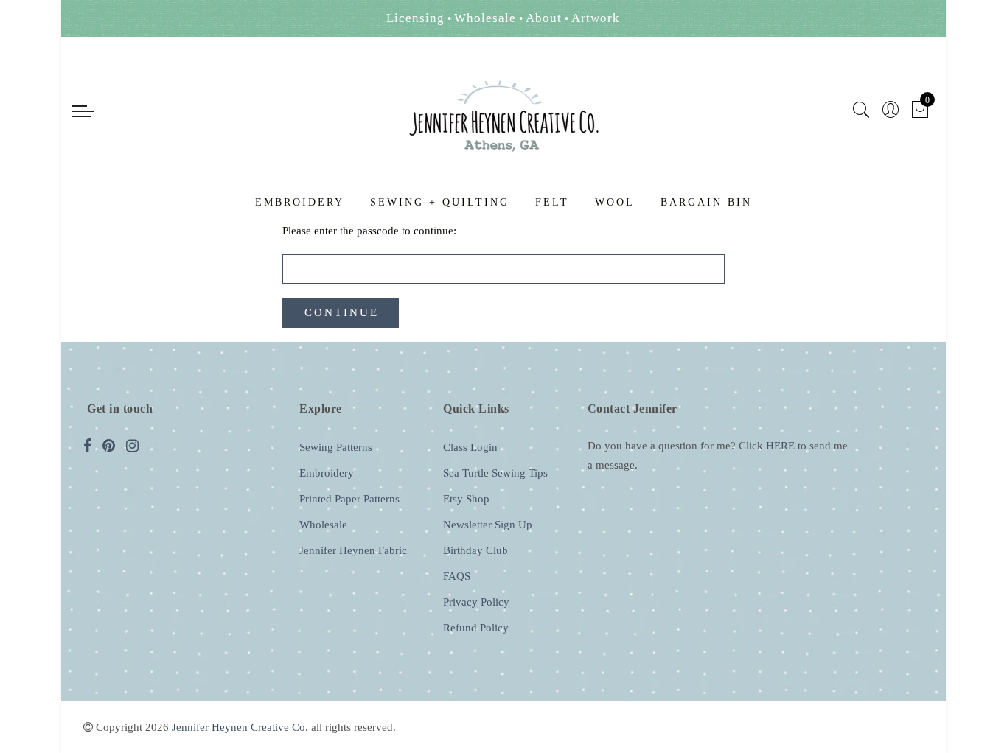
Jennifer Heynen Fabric (353, 550)
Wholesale (323, 524)
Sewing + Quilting (439, 202)
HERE (780, 446)
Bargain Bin (706, 202)
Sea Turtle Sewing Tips (495, 473)
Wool (615, 202)
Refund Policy (476, 628)
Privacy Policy (476, 602)
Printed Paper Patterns (349, 499)
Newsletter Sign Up (487, 524)
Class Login (470, 447)
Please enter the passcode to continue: (369, 231)
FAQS (456, 576)
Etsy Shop (466, 499)
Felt (552, 202)
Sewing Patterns (335, 447)
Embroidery (299, 202)
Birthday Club (475, 550)
